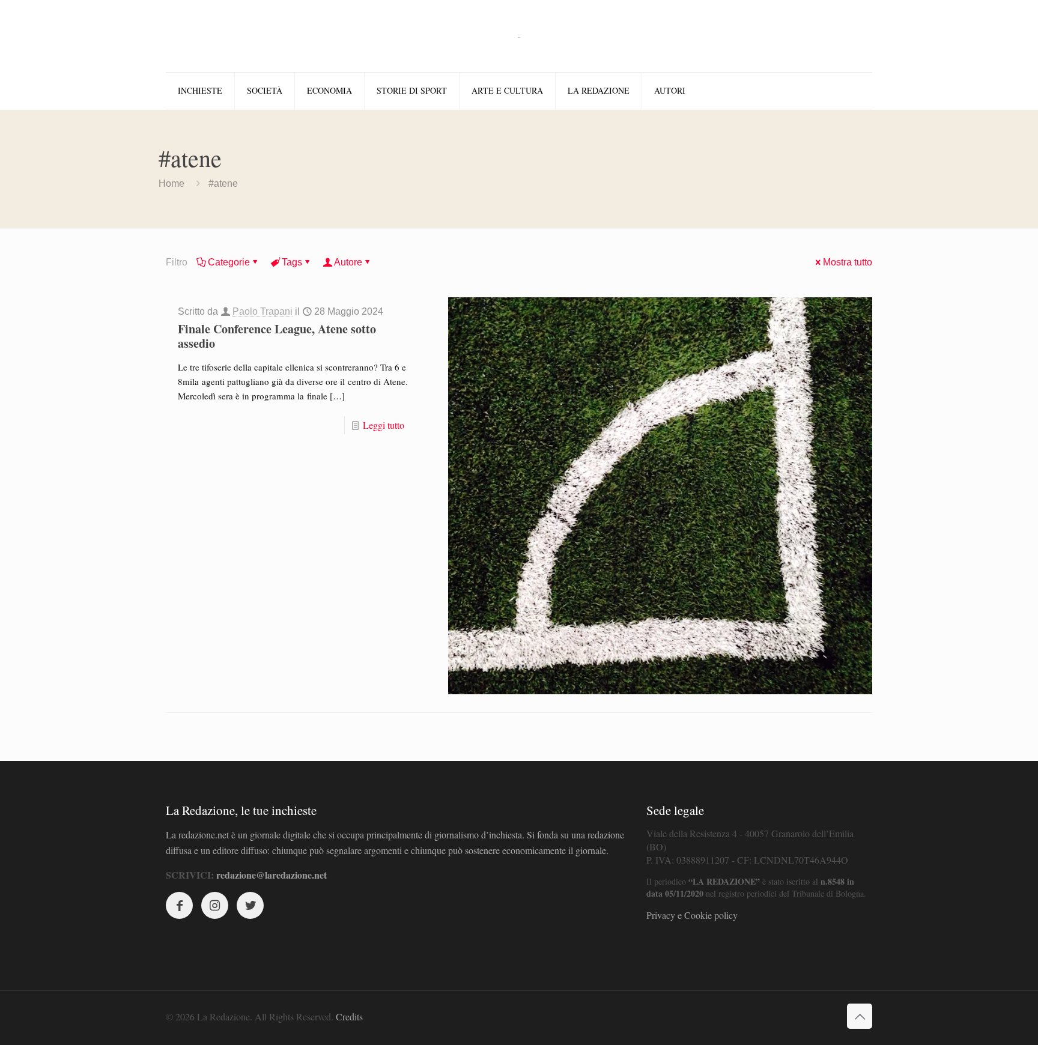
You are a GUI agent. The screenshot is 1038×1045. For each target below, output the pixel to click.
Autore (348, 262)
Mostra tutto (847, 262)
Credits (349, 1016)
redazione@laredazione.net (271, 875)
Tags (292, 262)
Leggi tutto (383, 425)
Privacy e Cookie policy (692, 915)
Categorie (229, 262)
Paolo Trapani (262, 311)
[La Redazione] (519, 36)
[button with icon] (179, 905)
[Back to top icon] (859, 1016)
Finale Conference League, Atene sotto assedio (277, 336)
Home (171, 183)
